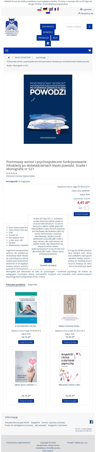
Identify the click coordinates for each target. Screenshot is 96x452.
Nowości (48, 32)
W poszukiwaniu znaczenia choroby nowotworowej (36, 326)
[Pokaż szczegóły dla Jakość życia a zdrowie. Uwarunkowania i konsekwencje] (26, 366)
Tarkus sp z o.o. (81, 442)
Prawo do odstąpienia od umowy (19, 425)
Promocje (43, 37)
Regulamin (35, 422)
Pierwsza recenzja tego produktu (20, 176)
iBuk (55, 37)
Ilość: (81, 208)
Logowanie (87, 9)
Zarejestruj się (86, 13)
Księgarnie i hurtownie (57, 425)
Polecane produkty (15, 284)
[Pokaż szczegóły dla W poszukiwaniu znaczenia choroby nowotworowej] (26, 307)
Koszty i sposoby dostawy (53, 422)
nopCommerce (24, 442)
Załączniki (32, 284)
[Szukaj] (89, 26)
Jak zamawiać (40, 425)
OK (48, 260)
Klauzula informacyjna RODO (17, 422)
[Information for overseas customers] (39, 9)
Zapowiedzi (48, 26)
